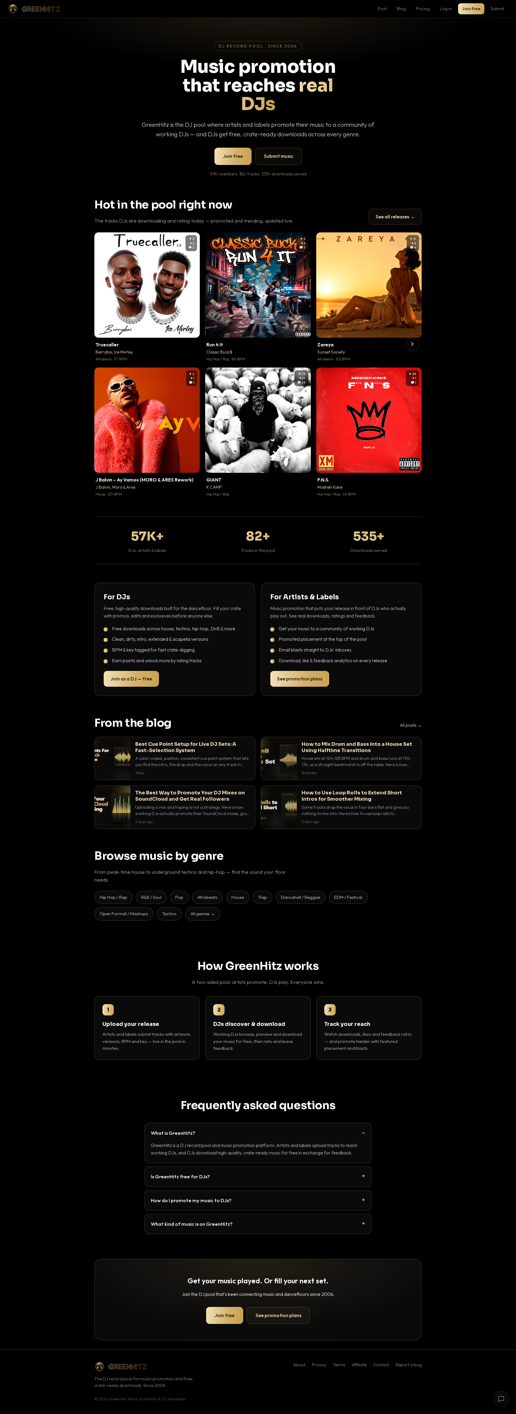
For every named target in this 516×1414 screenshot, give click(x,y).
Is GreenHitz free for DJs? (180, 1176)
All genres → (203, 913)
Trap (262, 897)
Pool (382, 8)
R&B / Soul (151, 897)
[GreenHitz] (34, 9)
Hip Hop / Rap (113, 897)
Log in (446, 8)
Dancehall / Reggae (300, 897)
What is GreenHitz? (173, 1133)
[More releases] (412, 344)
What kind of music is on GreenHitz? (192, 1224)
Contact (381, 1364)
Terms (339, 1364)
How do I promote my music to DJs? (191, 1200)
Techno (169, 913)
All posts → (411, 725)
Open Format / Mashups (124, 913)
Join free (471, 8)
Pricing (423, 8)
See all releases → (395, 217)
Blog (401, 8)
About (299, 1364)
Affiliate (359, 1364)
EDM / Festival (348, 897)
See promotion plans (299, 679)
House (237, 897)
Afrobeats (207, 897)
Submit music (278, 156)
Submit (497, 8)
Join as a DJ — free (131, 679)
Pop (179, 897)
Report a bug (409, 1364)
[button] (191, 329)
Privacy (319, 1364)
